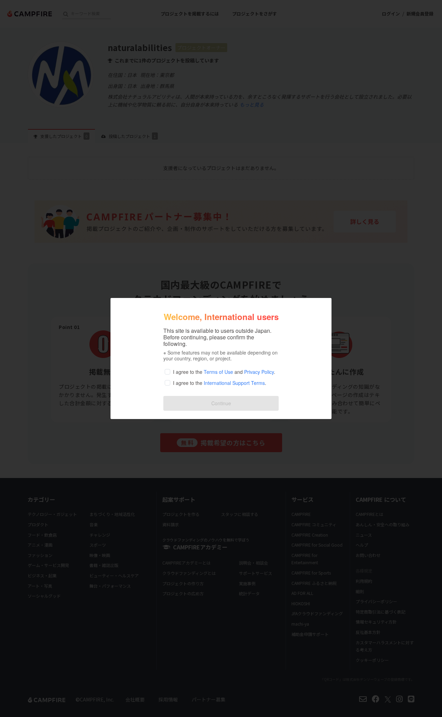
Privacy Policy (259, 371)
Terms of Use (218, 371)
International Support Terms (234, 382)
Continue (221, 403)
